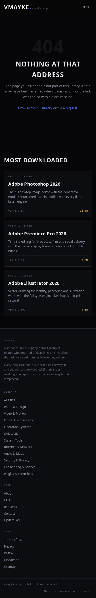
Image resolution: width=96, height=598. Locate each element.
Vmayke (26, 7)
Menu (86, 7)
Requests (10, 507)
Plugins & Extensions (18, 474)
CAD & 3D (11, 434)
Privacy (9, 546)
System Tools (13, 440)
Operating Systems (17, 427)
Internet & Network (18, 447)
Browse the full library (35, 108)
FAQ (7, 500)
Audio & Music (14, 454)
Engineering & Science (19, 467)
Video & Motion (15, 414)
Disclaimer (11, 560)
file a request (67, 108)
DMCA (8, 553)
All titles (9, 400)
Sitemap (10, 567)
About (8, 493)
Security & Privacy (16, 460)
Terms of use (13, 540)
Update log (12, 520)
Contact (9, 514)
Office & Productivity (18, 420)
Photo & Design (15, 407)
